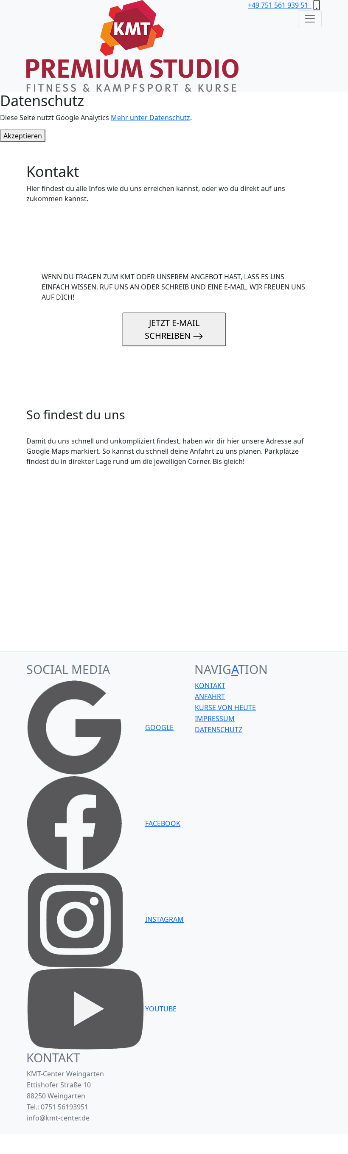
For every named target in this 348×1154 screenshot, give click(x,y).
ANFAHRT (210, 696)
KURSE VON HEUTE (225, 707)
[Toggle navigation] (310, 18)
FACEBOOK (162, 823)
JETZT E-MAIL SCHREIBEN (172, 329)
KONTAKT (210, 685)
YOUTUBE (161, 1009)
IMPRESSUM (215, 718)
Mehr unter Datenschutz (150, 117)
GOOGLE (159, 727)
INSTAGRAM (164, 919)
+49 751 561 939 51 (280, 5)
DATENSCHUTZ (218, 729)
